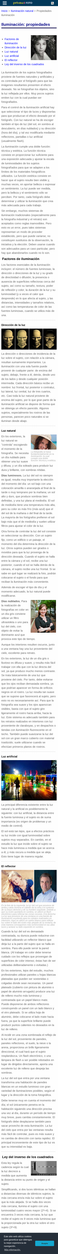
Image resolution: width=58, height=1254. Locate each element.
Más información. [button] (12, 1250)
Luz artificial (12, 55)
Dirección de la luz (15, 47)
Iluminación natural (22, 10)
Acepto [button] (44, 1243)
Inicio (4, 10)
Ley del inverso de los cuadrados (24, 64)
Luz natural (11, 51)
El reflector (11, 60)
